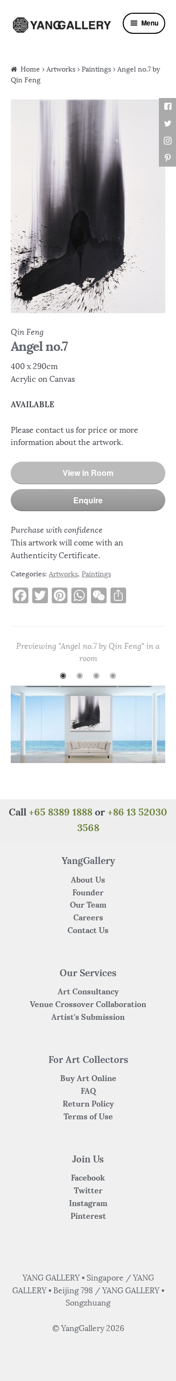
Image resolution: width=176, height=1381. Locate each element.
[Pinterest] (167, 158)
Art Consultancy (88, 991)
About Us (88, 880)
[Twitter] (167, 123)
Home (30, 69)
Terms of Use (88, 1116)
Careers (88, 917)
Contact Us (88, 930)
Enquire (88, 500)
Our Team (88, 905)
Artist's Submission (88, 1017)
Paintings (96, 69)
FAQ (88, 1091)
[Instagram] (167, 140)
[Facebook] (167, 106)
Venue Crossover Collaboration (88, 1004)
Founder (88, 892)
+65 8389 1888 (60, 812)
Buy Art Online (88, 1078)
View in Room (88, 472)
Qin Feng (27, 332)
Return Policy (88, 1104)
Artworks (60, 69)
